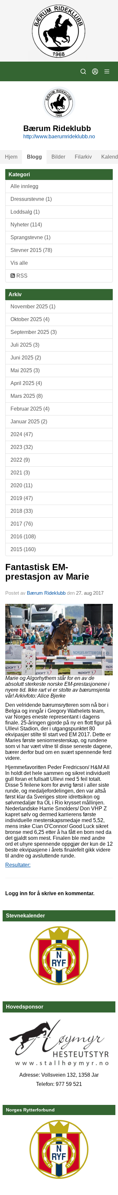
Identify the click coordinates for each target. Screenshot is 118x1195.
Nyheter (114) (26, 224)
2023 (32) (21, 447)
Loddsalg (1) (25, 212)
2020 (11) (21, 485)
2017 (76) (21, 524)
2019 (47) (21, 498)
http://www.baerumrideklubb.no (59, 136)
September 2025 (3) (33, 332)
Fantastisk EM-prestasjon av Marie (47, 572)
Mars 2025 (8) (26, 396)
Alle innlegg (24, 186)
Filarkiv (83, 157)
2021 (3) (20, 472)
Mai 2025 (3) (25, 370)
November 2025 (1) (32, 306)
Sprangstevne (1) (30, 237)
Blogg (34, 157)
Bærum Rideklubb (47, 593)
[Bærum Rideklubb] (59, 31)
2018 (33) (21, 511)
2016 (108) (23, 536)
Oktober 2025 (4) (29, 319)
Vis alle (19, 263)
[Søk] (83, 71)
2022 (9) (20, 460)
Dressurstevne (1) (31, 199)
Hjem (11, 157)
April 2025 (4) (26, 383)
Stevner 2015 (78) (31, 250)
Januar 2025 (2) (28, 421)
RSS (21, 276)
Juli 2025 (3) (24, 345)
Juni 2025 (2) (25, 357)
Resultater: (17, 865)
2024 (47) (21, 434)
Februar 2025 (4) (29, 409)
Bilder (58, 157)
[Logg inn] (95, 71)
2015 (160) (23, 549)
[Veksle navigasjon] (107, 71)
